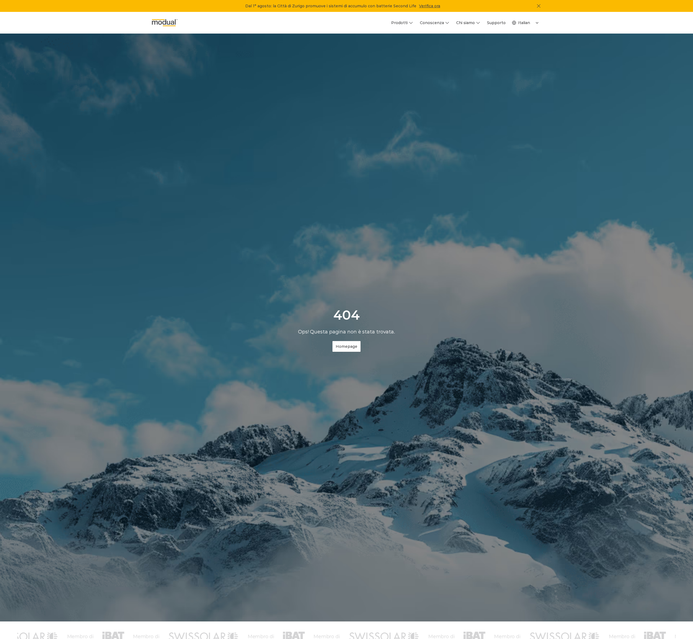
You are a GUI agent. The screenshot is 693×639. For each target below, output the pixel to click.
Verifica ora (429, 6)
